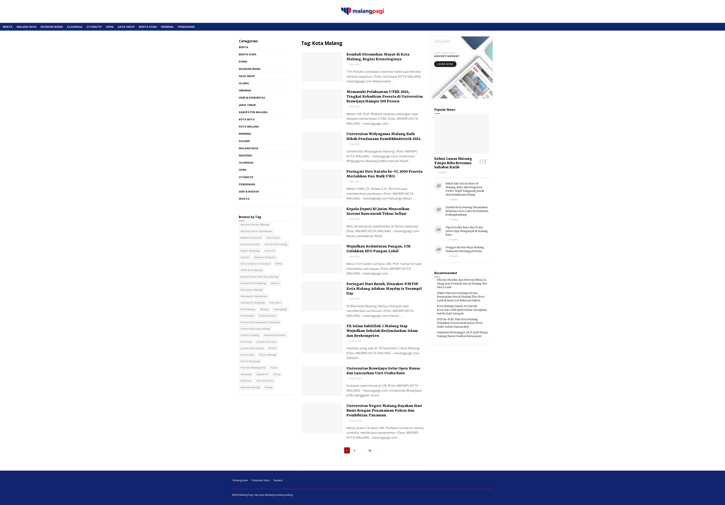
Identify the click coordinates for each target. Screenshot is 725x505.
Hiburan (245, 90)
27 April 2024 (354, 341)
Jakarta (275, 283)
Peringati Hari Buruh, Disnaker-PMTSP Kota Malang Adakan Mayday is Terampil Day (384, 288)
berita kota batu (250, 244)
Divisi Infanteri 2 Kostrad (255, 263)
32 (370, 450)
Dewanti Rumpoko (265, 257)
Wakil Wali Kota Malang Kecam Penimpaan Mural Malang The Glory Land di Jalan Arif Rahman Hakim (461, 296)
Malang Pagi (246, 494)
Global (244, 83)
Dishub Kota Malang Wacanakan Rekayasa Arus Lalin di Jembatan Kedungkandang (467, 211)
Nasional (246, 155)
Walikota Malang (250, 387)
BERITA (7, 27)
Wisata (244, 198)
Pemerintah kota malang (255, 328)
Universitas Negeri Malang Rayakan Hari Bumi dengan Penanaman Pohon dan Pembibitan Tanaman (384, 410)
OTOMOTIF (94, 27)
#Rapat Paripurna (251, 237)
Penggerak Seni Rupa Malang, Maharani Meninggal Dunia (465, 249)
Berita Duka (247, 54)
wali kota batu (265, 380)
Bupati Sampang (250, 250)
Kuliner (244, 141)
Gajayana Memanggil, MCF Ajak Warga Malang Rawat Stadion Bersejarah (462, 334)
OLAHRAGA (74, 27)
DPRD (278, 263)
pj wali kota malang (252, 348)
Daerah (245, 257)
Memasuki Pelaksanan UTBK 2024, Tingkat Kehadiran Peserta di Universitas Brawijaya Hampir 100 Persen (384, 96)
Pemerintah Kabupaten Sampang (260, 322)
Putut (274, 367)
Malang (264, 309)
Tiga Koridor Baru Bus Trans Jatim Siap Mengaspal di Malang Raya (467, 231)
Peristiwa (246, 341)
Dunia (243, 61)
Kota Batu (247, 119)
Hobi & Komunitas (252, 97)
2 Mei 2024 (353, 218)
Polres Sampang (250, 361)
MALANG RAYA (26, 27)
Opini (242, 170)
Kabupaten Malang (253, 112)
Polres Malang (267, 354)
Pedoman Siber (261, 480)
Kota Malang (249, 126)
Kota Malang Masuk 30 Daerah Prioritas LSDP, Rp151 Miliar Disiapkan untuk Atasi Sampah (462, 309)
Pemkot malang (250, 335)
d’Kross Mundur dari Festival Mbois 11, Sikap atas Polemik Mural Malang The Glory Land (462, 283)
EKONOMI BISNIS (52, 27)
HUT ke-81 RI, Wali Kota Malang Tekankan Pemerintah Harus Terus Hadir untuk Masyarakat (460, 323)
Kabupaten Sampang (253, 302)
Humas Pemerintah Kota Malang (259, 276)
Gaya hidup (247, 76)
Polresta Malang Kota (253, 367)
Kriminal (245, 133)
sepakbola (262, 374)
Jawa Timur (247, 105)
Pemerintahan (267, 315)
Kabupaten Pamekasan (254, 296)
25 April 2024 (354, 378)
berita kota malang (276, 244)
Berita (243, 47)
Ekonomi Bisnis (250, 69)
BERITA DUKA (148, 27)
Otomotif (246, 177)
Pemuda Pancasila (274, 335)
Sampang (246, 374)
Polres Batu (247, 354)
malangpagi (280, 309)
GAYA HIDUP (126, 27)
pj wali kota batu (266, 341)
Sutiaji (277, 374)
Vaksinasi (246, 380)
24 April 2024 (354, 420)
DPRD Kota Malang (251, 270)
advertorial (273, 237)
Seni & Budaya (249, 191)
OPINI (109, 27)
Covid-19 (270, 250)
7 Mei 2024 (353, 64)
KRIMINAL (167, 27)
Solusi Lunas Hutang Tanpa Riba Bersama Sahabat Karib (453, 162)
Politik (272, 348)
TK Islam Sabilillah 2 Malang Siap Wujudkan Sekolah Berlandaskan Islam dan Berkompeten (382, 331)
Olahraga (246, 162)
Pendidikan (247, 184)
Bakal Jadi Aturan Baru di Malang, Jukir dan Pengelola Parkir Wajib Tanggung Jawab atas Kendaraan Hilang (465, 189)
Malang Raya (248, 148)
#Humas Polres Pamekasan (256, 231)
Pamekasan (247, 315)
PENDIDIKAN (186, 27)
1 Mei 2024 (353, 256)
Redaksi (278, 480)
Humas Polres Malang (253, 283)
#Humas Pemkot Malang (255, 224)
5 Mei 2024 (353, 181)
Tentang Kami (240, 480)
